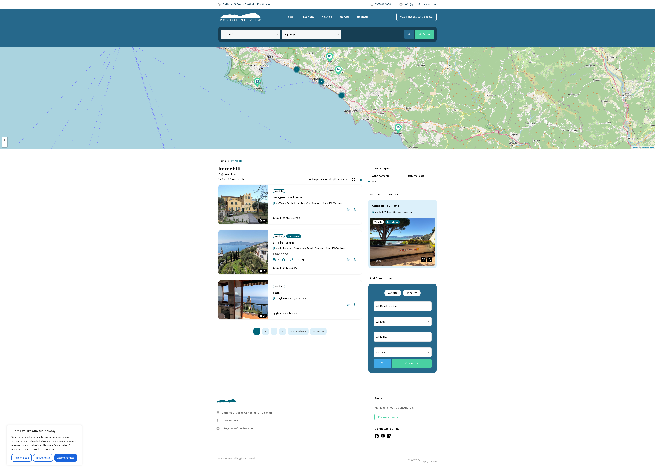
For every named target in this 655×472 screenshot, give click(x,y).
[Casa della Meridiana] (338, 71)
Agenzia (327, 16)
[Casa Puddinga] (329, 57)
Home (289, 16)
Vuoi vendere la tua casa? (416, 16)
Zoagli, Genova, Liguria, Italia (291, 298)
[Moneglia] (398, 129)
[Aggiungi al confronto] (354, 209)
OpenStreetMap (647, 148)
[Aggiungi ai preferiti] (348, 209)
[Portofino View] (240, 17)
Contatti (362, 16)
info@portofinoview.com (420, 4)
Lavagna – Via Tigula (287, 197)
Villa (374, 181)
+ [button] (5, 139)
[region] (44, 445)
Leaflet (635, 148)
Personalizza (21, 457)
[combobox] (250, 34)
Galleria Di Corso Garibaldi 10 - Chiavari (247, 4)
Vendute (279, 191)
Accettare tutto (65, 457)
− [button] (5, 144)
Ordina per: (314, 179)
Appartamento (380, 175)
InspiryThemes (429, 461)
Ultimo (317, 331)
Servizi (344, 16)
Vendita (278, 236)
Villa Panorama (284, 242)
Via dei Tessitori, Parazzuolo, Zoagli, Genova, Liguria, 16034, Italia (310, 248)
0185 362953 (383, 4)
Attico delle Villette (385, 206)
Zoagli (277, 292)
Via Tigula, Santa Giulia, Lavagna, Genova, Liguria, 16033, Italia (308, 203)
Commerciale (416, 175)
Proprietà (308, 16)
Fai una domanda (389, 417)
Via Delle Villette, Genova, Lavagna (393, 212)
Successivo (297, 331)
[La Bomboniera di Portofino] (257, 82)
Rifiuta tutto (43, 457)
